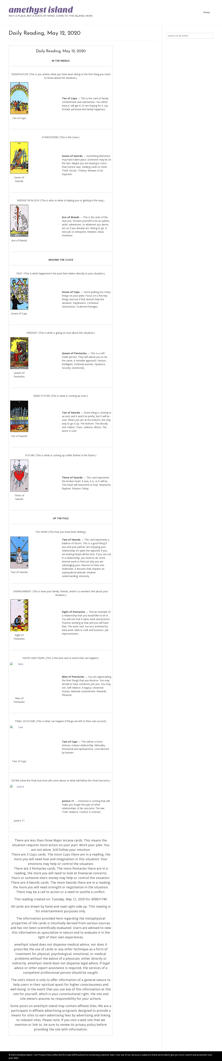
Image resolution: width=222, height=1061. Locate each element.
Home (206, 12)
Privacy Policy (45, 1054)
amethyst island (41, 10)
